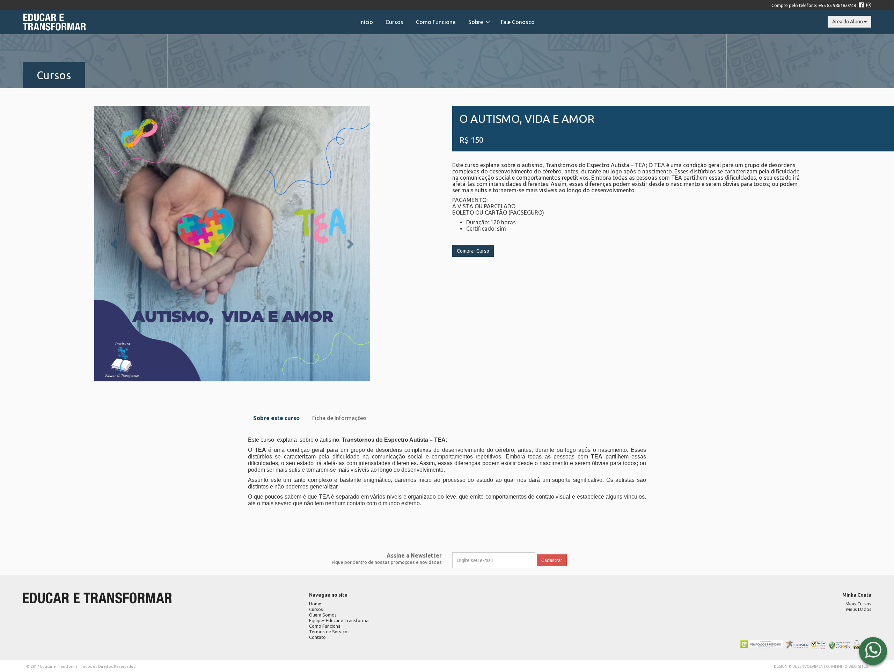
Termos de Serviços (329, 631)
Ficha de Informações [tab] (339, 418)
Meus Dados (858, 609)
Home (315, 603)
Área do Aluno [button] (848, 21)
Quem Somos (323, 614)
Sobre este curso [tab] (276, 418)
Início (366, 22)
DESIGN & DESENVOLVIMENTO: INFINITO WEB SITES (821, 666)
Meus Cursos (858, 603)
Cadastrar (551, 560)
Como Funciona (436, 22)
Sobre (475, 22)
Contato (317, 637)
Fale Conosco (518, 22)
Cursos (394, 22)
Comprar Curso (473, 251)
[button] (115, 243)
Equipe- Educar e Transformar (339, 620)
